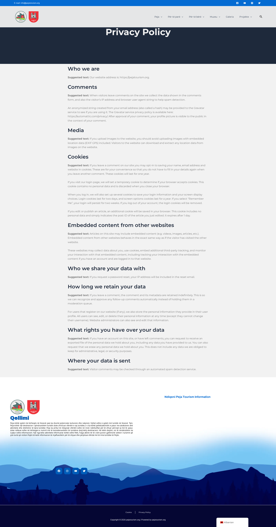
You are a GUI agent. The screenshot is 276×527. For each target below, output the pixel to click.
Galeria (230, 16)
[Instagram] (252, 3)
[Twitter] (259, 3)
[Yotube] (244, 3)
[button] (160, 17)
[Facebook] (237, 3)
